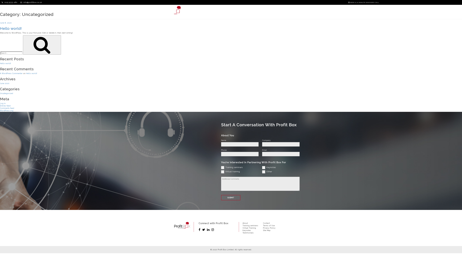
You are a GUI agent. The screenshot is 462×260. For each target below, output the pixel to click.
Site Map (267, 230)
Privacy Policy (269, 228)
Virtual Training (245, 10)
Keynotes (263, 10)
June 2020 (4, 83)
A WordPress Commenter (11, 73)
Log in (3, 103)
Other (269, 171)
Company (266, 140)
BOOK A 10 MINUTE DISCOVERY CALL (364, 2)
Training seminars (234, 167)
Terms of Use (269, 226)
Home (198, 10)
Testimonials (278, 10)
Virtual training (232, 171)
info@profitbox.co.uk (32, 2)
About (208, 10)
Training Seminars (224, 10)
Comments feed (7, 108)
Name (223, 140)
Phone (224, 150)
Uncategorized (6, 93)
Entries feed (5, 106)
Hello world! (11, 28)
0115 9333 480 (10, 2)
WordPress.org (6, 111)
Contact (293, 10)
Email (264, 150)
